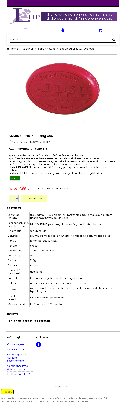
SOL (68, 386)
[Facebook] (38, 344)
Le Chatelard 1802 (18, 374)
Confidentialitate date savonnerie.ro (18, 367)
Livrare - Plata (15, 349)
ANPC (59, 386)
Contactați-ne (15, 344)
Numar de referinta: (22, 142)
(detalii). (84, 401)
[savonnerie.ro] (63, 16)
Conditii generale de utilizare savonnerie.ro (19, 357)
